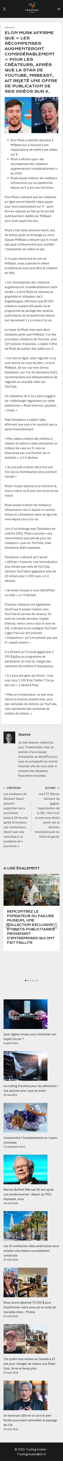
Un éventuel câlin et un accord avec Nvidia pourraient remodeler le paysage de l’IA (30, 1420)
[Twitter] (4, 9)
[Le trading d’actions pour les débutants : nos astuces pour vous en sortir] (31, 1066)
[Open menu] (59, 9)
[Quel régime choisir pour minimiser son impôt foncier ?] (31, 1014)
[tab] (25, 980)
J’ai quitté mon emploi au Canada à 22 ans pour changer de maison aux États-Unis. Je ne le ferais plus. (30, 1363)
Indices (10, 28)
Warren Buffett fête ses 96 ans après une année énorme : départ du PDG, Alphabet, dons (29, 1194)
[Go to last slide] (8, 926)
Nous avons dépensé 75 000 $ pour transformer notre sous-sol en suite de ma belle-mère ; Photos (30, 1307)
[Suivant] (55, 926)
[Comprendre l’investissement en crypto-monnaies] (31, 1117)
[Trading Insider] (31, 9)
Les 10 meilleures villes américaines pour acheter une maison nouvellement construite (31, 1250)
